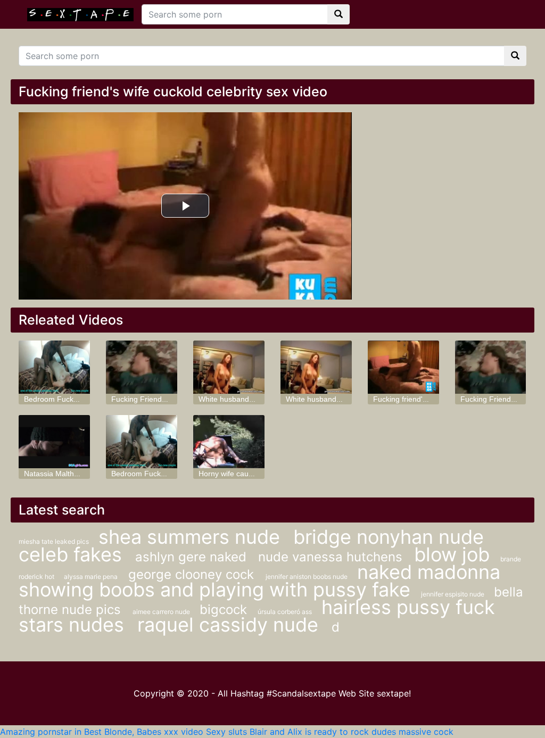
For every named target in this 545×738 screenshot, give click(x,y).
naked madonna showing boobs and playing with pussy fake (259, 580)
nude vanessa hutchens (332, 557)
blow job (452, 554)
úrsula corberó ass (285, 612)
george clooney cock (193, 574)
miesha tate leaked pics (54, 541)
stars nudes (74, 624)
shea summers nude (191, 537)
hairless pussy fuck (408, 607)
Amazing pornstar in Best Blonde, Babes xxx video (101, 731)
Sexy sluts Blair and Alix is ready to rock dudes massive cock (329, 731)
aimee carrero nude (162, 612)
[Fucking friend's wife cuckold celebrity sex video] (403, 367)
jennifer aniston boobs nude (307, 577)
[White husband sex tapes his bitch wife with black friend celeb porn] (229, 367)
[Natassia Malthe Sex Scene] (54, 441)
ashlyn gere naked (192, 557)
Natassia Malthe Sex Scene (70, 473)
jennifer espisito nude (453, 594)
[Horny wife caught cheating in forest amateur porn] (229, 441)
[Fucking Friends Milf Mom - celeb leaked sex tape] (141, 367)
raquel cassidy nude (230, 624)
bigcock (223, 609)
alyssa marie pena (91, 577)
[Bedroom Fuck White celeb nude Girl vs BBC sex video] (54, 367)
